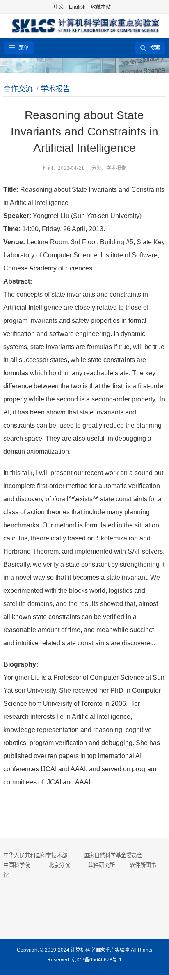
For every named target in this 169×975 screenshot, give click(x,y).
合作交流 (18, 89)
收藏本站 (101, 7)
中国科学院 (16, 865)
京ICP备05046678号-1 (96, 960)
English (77, 7)
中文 (59, 7)
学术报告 (55, 89)
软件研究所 (101, 865)
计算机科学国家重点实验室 (100, 950)
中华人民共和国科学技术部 (35, 855)
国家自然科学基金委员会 (113, 855)
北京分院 (59, 865)
